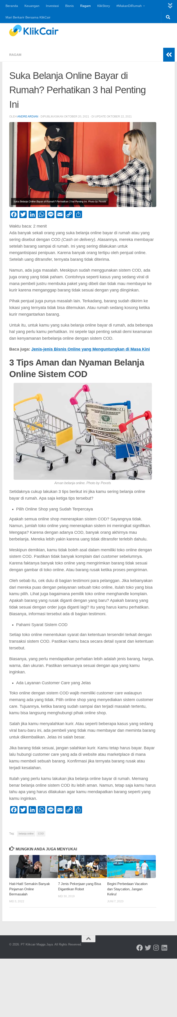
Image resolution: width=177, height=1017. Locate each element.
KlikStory (103, 6)
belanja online (26, 833)
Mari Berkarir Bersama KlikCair (28, 17)
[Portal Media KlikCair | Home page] (34, 30)
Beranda (12, 6)
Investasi (52, 6)
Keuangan (31, 6)
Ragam (85, 6)
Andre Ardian (27, 116)
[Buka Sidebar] (169, 55)
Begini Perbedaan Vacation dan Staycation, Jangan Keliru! (127, 889)
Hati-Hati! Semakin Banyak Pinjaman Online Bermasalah (29, 889)
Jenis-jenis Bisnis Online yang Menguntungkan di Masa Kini (90, 349)
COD (41, 833)
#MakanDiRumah (129, 6)
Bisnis (69, 6)
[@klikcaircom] (139, 948)
